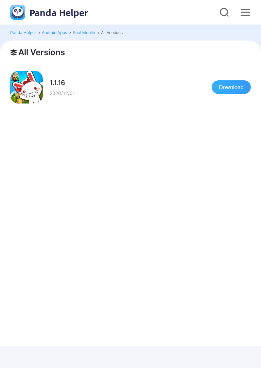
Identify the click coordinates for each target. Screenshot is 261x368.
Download (231, 87)
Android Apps (54, 32)
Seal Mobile (84, 32)
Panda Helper (57, 12)
